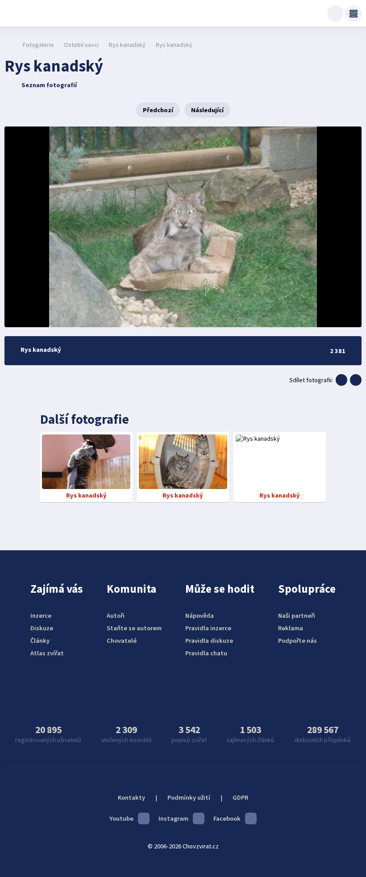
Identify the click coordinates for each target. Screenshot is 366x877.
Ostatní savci (81, 45)
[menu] (353, 13)
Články (40, 641)
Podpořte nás (297, 641)
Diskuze (41, 628)
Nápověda (199, 615)
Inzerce (40, 615)
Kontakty (131, 797)
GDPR (240, 797)
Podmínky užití (188, 797)
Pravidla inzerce (208, 628)
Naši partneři (296, 615)
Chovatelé (122, 641)
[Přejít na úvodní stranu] (9, 45)
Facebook (227, 818)
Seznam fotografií (49, 85)
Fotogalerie (38, 45)
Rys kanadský (127, 45)
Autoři (116, 615)
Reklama (290, 628)
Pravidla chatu (206, 653)
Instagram (173, 818)
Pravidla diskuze (209, 641)
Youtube (121, 818)
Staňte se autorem (134, 628)
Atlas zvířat (47, 653)
